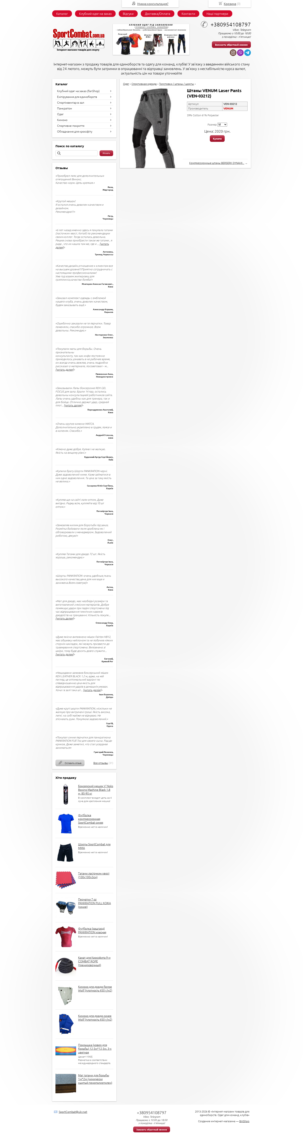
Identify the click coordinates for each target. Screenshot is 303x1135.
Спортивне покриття (70, 125)
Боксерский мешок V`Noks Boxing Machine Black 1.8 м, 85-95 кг (95, 789)
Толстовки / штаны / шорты (176, 84)
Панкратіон (64, 108)
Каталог (62, 14)
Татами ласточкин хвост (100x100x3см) (93, 875)
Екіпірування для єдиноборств (77, 97)
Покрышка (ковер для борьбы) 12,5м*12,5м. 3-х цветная (95, 1048)
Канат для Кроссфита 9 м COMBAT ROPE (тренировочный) (94, 961)
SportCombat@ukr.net (73, 1112)
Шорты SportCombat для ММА (94, 846)
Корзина (230, 3)
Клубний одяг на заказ (95, 14)
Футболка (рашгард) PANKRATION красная (92, 930)
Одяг (60, 114)
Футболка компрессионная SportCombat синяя (90, 818)
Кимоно (62, 120)
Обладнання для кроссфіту (74, 131)
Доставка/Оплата (157, 14)
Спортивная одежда (144, 84)
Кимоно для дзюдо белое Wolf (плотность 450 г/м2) (95, 988)
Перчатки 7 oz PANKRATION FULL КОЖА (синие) (94, 903)
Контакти (188, 14)
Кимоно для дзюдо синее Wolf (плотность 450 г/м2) (95, 1017)
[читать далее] (64, 369)
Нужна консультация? (152, 3)
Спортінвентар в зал (70, 102)
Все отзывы (100, 763)
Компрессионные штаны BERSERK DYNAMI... (216, 163)
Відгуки (128, 14)
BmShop (244, 1121)
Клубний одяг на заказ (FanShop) (78, 91)
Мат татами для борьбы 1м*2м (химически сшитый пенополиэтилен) (95, 1079)
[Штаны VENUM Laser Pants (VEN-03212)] (153, 136)
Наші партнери (217, 14)
